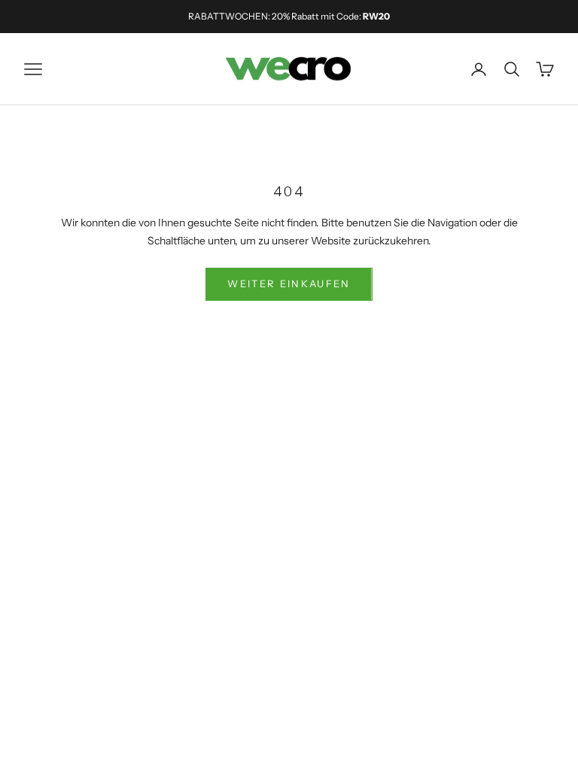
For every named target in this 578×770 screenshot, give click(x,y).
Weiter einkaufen (288, 283)
